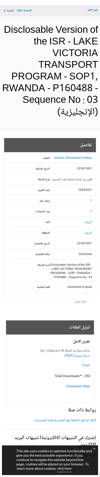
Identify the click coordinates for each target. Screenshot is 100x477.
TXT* (86, 366)
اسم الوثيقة (43, 265)
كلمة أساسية (43, 287)
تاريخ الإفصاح (42, 244)
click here (64, 469)
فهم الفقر (93, 10)
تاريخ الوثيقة (43, 169)
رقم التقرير (44, 190)
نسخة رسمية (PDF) (77, 356)
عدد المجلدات (42, 212)
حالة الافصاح (43, 254)
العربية (10, 10)
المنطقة (46, 233)
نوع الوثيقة (44, 179)
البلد (47, 222)
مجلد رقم (45, 201)
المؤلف (46, 158)
